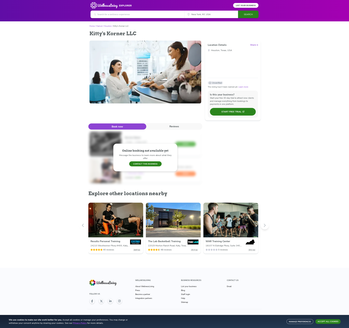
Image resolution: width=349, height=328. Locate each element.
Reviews (174, 126)
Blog (183, 290)
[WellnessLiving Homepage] (105, 283)
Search (248, 14)
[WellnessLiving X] (101, 301)
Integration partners (143, 298)
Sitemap (184, 302)
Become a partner (142, 294)
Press (137, 290)
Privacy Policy (80, 323)
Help (183, 298)
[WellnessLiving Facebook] (92, 301)
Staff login (185, 294)
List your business (189, 286)
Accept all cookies (328, 321)
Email (229, 286)
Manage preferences (300, 321)
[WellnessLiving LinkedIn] (110, 301)
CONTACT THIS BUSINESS (145, 164)
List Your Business (246, 5)
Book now (117, 126)
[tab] (117, 126)
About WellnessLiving (144, 286)
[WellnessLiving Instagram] (119, 301)
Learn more (243, 87)
